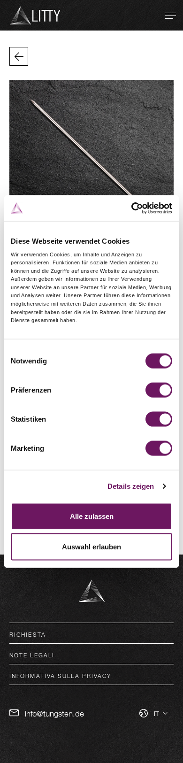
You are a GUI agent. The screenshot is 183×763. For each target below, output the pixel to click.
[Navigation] (170, 15)
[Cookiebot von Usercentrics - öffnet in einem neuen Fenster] (131, 208)
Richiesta (27, 634)
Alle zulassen (92, 516)
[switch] (158, 389)
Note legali (31, 655)
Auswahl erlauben (91, 547)
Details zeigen (130, 486)
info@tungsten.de (54, 713)
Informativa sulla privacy (60, 675)
